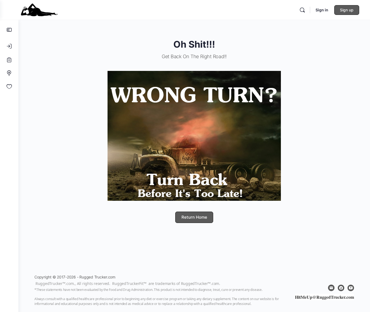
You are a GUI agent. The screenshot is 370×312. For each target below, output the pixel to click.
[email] (331, 288)
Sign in (322, 10)
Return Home (194, 217)
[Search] (302, 10)
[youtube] (351, 288)
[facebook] (341, 288)
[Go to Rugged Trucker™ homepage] (39, 9)
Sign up (346, 10)
